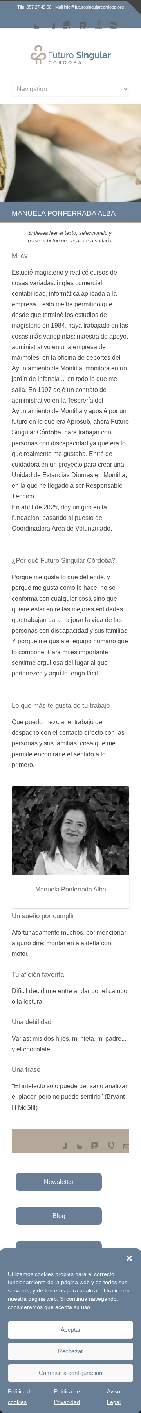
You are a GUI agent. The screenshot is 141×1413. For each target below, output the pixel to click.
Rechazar (70, 1351)
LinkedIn (78, 21)
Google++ (106, 1141)
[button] (129, 1258)
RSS (110, 21)
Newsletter (59, 1182)
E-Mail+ (121, 1141)
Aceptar (71, 1329)
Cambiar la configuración (70, 1372)
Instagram (62, 21)
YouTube (94, 21)
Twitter (31, 21)
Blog (58, 1216)
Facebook (47, 21)
